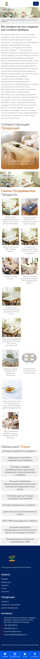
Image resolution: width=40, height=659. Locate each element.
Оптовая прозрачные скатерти (18, 505)
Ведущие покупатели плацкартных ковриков (20, 459)
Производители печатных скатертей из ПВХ (20, 540)
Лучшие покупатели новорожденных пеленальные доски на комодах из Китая (20, 530)
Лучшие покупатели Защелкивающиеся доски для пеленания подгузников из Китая (20, 485)
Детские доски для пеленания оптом (20, 512)
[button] (35, 150)
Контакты (34, 655)
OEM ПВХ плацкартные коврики (19, 521)
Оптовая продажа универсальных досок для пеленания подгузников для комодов (20, 471)
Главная (3, 20)
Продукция (15, 655)
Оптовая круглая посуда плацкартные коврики (20, 497)
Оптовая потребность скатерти (18, 451)
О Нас (25, 655)
